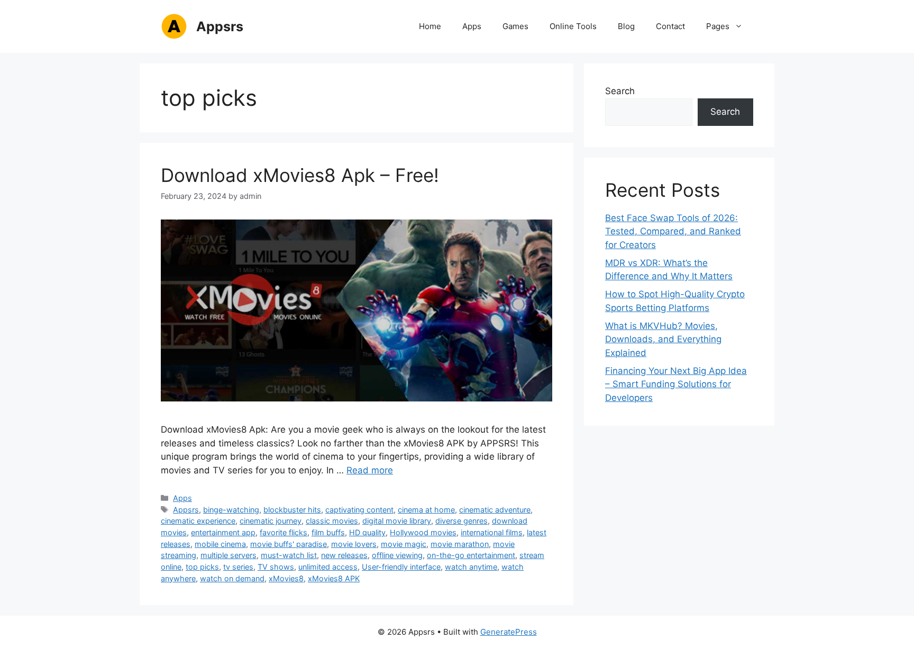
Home (430, 26)
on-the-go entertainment (471, 555)
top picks (202, 566)
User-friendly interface (401, 566)
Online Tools (573, 26)
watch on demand (232, 578)
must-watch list (289, 555)
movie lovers (354, 544)
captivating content (359, 509)
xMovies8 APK (334, 578)
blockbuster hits (292, 509)
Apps (471, 26)
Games (515, 26)
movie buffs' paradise (288, 544)
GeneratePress (508, 632)
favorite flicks (283, 532)
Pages (717, 26)
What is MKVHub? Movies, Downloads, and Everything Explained (663, 339)
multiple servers (228, 555)
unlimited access (328, 566)
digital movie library (396, 520)
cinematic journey (270, 520)
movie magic (403, 544)
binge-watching (231, 509)
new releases (344, 555)
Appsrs (219, 26)
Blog (626, 26)
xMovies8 (286, 578)
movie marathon (460, 544)
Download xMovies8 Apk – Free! (300, 175)
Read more (369, 470)
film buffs (328, 532)
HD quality (367, 532)
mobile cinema (220, 544)
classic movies (332, 520)
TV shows (276, 566)
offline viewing (397, 555)
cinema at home (426, 509)
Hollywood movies (423, 532)
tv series (238, 566)
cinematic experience (198, 520)
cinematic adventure (495, 509)
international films (492, 532)
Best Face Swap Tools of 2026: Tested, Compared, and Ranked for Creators (673, 231)
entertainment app (223, 532)
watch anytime (471, 566)
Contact (670, 26)
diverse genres (461, 520)
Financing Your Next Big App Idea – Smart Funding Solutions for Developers (676, 384)
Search (620, 91)
